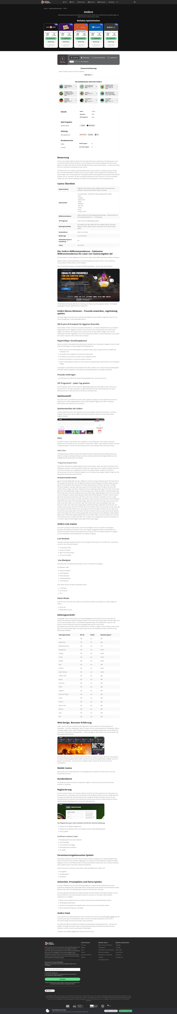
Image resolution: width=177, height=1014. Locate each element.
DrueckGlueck (119, 952)
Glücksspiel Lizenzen (103, 959)
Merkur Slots (119, 950)
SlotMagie (118, 945)
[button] (74, 57)
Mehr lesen (88, 75)
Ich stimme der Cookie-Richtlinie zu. (54, 975)
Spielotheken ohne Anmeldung (106, 950)
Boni (65, 317)
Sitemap (83, 957)
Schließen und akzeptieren (125, 1011)
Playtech (83, 125)
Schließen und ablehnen (111, 1011)
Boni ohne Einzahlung (103, 952)
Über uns (83, 945)
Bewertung (51, 42)
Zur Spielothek (51, 38)
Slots (97, 401)
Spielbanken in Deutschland (105, 955)
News (82, 950)
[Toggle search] (135, 2)
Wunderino (118, 955)
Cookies (83, 952)
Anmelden (62, 979)
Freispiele (100, 957)
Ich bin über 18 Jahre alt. (52, 972)
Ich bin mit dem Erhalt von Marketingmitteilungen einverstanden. (61, 974)
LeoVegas (118, 947)
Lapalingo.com (119, 957)
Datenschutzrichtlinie (86, 955)
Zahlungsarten (101, 947)
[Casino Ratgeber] (48, 2)
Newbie (112, 917)
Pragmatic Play (91, 125)
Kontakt (83, 947)
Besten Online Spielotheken (105, 945)
